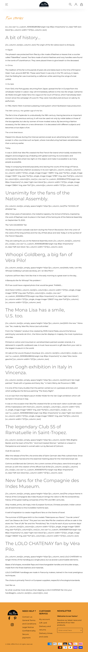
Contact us (27, 617)
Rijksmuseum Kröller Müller (35, 396)
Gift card (43, 623)
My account (44, 619)
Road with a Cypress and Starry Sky (29, 383)
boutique (36, 353)
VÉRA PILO (15, 644)
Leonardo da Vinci (23, 334)
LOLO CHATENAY (72, 557)
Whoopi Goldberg (13, 271)
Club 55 (8, 451)
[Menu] (6, 4)
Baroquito (11, 280)
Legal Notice (28, 627)
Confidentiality (29, 631)
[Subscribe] (81, 630)
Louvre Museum (25, 353)
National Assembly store (42, 241)
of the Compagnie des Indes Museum (28, 497)
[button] (70, 4)
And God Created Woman (45, 443)
